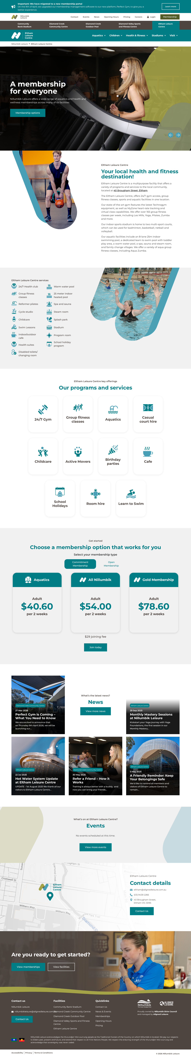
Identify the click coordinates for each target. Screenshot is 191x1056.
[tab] (80, 564)
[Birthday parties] (113, 450)
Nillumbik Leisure (19, 44)
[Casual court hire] (148, 408)
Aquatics (113, 419)
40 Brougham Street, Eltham (130, 190)
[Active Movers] (78, 452)
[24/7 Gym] (43, 409)
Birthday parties (113, 462)
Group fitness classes (78, 419)
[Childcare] (43, 452)
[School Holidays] (60, 492)
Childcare (43, 462)
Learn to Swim (131, 504)
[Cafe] (148, 452)
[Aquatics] (113, 409)
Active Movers (77, 462)
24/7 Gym (42, 419)
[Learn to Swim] (131, 494)
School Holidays (60, 504)
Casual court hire (148, 419)
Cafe (148, 462)
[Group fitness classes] (78, 408)
